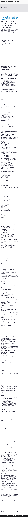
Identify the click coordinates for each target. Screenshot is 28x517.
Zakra (19, 515)
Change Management (5, 17)
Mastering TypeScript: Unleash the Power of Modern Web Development (5, 510)
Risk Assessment (3, 19)
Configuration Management (11, 17)
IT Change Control (8, 18)
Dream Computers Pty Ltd (10, 2)
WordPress (22, 515)
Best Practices (5, 16)
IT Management (14, 16)
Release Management (14, 18)
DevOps (5, 18)
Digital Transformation (9, 16)
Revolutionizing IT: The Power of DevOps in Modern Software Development (14, 510)
